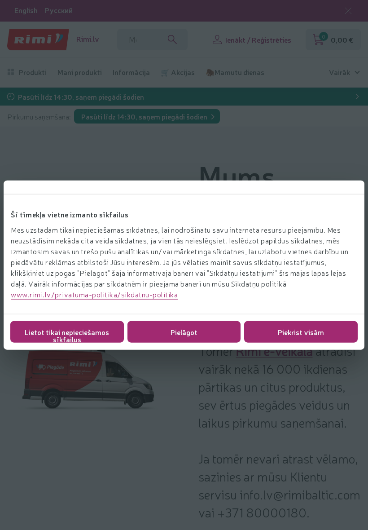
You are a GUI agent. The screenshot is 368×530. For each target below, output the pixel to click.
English (26, 10)
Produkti (33, 72)
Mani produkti (79, 72)
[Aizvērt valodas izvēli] (348, 10)
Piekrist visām (301, 331)
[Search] (172, 39)
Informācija (131, 72)
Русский (59, 10)
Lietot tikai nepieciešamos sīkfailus (67, 334)
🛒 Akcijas (178, 72)
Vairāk (339, 72)
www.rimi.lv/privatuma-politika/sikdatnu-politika (94, 294)
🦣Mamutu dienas (235, 72)
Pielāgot (184, 331)
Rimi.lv (87, 39)
